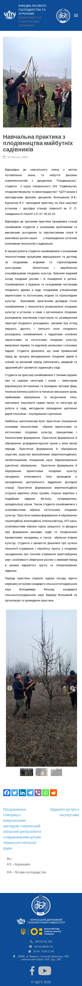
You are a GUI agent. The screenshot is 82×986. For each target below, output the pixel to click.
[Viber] (37, 792)
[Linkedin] (22, 792)
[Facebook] (6, 792)
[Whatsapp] (45, 792)
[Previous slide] (9, 688)
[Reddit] (53, 792)
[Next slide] (72, 688)
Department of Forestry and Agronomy (30, 21)
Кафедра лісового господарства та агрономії (32, 9)
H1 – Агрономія (18, 864)
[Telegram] (30, 792)
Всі (9, 859)
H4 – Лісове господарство (26, 872)
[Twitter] (14, 792)
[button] (26, 772)
